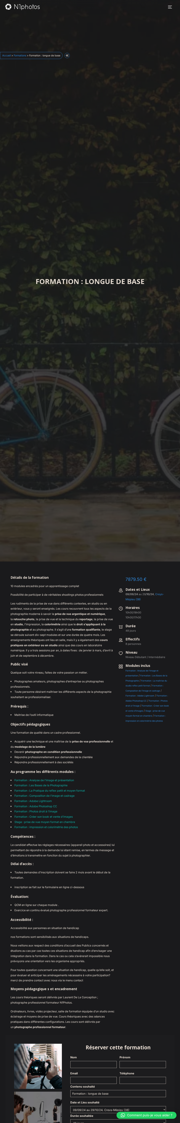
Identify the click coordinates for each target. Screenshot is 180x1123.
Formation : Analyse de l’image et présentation (44, 780)
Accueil (6, 55)
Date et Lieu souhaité (84, 1102)
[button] (146, 1115)
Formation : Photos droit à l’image (35, 811)
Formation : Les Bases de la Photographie (41, 785)
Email (74, 1073)
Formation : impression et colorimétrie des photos (46, 827)
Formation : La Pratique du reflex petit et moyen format (49, 790)
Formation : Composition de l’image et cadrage (44, 795)
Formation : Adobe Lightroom (33, 801)
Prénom (125, 1057)
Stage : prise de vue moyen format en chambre (44, 822)
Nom (73, 1057)
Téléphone (127, 1073)
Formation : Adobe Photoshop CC (35, 806)
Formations (20, 55)
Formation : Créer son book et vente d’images (43, 816)
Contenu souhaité (82, 1086)
